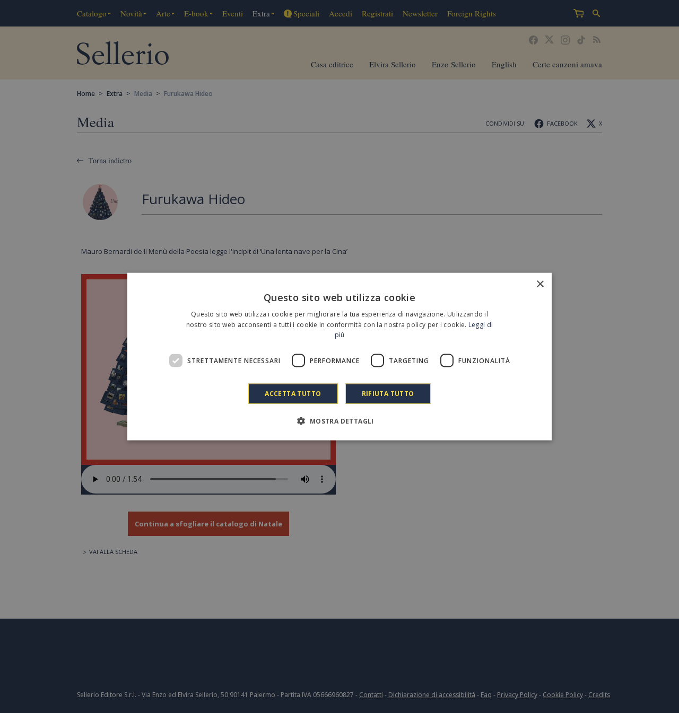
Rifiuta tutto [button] (388, 393)
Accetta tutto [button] (293, 393)
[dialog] (339, 356)
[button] (339, 421)
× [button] (540, 284)
